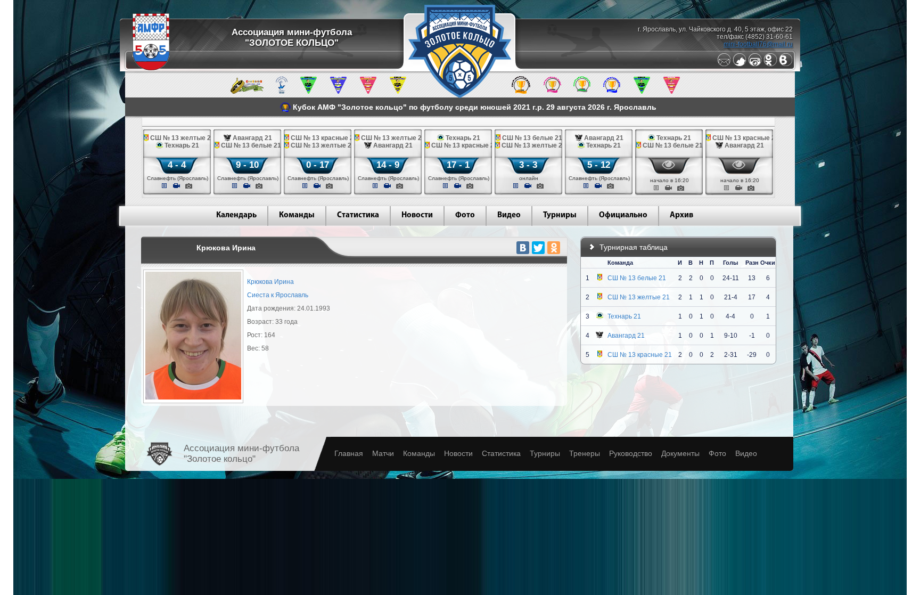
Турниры (560, 215)
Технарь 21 (624, 316)
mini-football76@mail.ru (758, 44)
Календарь (236, 215)
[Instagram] (755, 64)
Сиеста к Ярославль (277, 295)
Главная (348, 453)
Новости (417, 215)
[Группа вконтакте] (786, 64)
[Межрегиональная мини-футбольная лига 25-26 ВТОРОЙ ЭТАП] (247, 91)
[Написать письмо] (724, 64)
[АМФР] (151, 68)
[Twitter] (739, 64)
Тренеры (584, 453)
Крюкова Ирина (270, 282)
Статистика (358, 215)
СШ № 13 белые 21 (636, 278)
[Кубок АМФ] (521, 91)
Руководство (630, 453)
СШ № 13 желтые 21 (638, 297)
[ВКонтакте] (522, 247)
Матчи (383, 453)
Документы (680, 453)
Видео (509, 215)
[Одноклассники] (770, 64)
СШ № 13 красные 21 (639, 354)
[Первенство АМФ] (282, 91)
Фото (465, 215)
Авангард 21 (626, 335)
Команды (297, 215)
